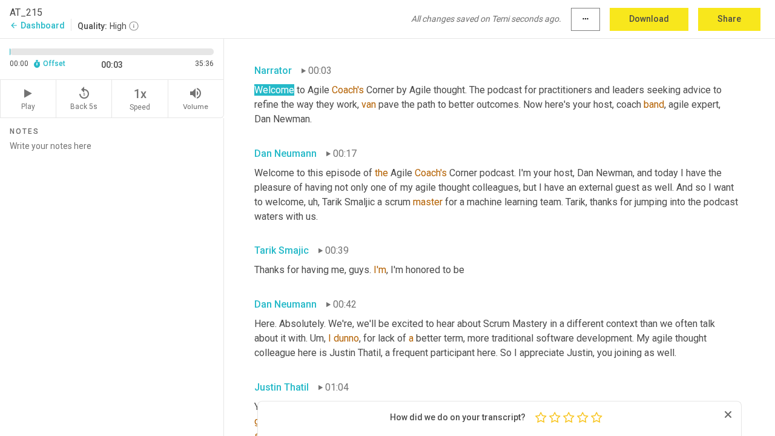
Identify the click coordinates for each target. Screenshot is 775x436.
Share (729, 19)
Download (649, 19)
